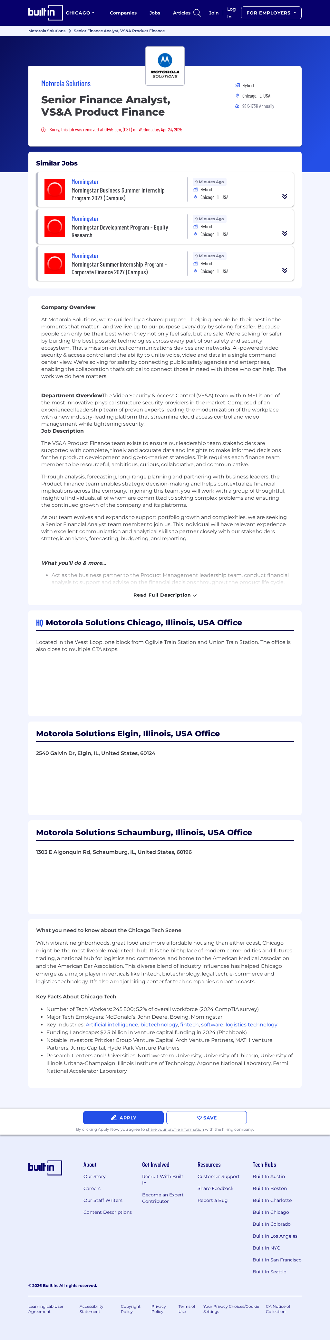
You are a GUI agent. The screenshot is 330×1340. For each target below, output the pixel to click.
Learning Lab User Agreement (45, 1309)
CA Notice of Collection (278, 1309)
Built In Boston (270, 1188)
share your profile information (175, 1129)
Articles (181, 13)
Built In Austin (269, 1176)
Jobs (155, 13)
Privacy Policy (158, 1309)
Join (214, 13)
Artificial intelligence (112, 1025)
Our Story (94, 1176)
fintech (189, 1025)
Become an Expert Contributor (163, 1198)
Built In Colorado (272, 1224)
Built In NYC (266, 1248)
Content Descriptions (107, 1212)
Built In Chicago (271, 1212)
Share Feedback (215, 1188)
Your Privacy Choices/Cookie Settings (231, 1309)
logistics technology (251, 1025)
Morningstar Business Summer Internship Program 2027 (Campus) (118, 194)
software (212, 1025)
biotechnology (159, 1025)
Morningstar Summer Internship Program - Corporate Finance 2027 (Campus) (119, 268)
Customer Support (219, 1176)
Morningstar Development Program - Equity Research (120, 231)
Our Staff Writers (102, 1200)
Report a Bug (213, 1200)
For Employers (269, 13)
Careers (92, 1188)
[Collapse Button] (284, 196)
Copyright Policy (131, 1309)
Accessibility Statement (91, 1309)
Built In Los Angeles (275, 1236)
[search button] (197, 13)
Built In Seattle (269, 1272)
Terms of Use (187, 1309)
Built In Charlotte (272, 1200)
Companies (123, 13)
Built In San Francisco (277, 1260)
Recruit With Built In (162, 1180)
